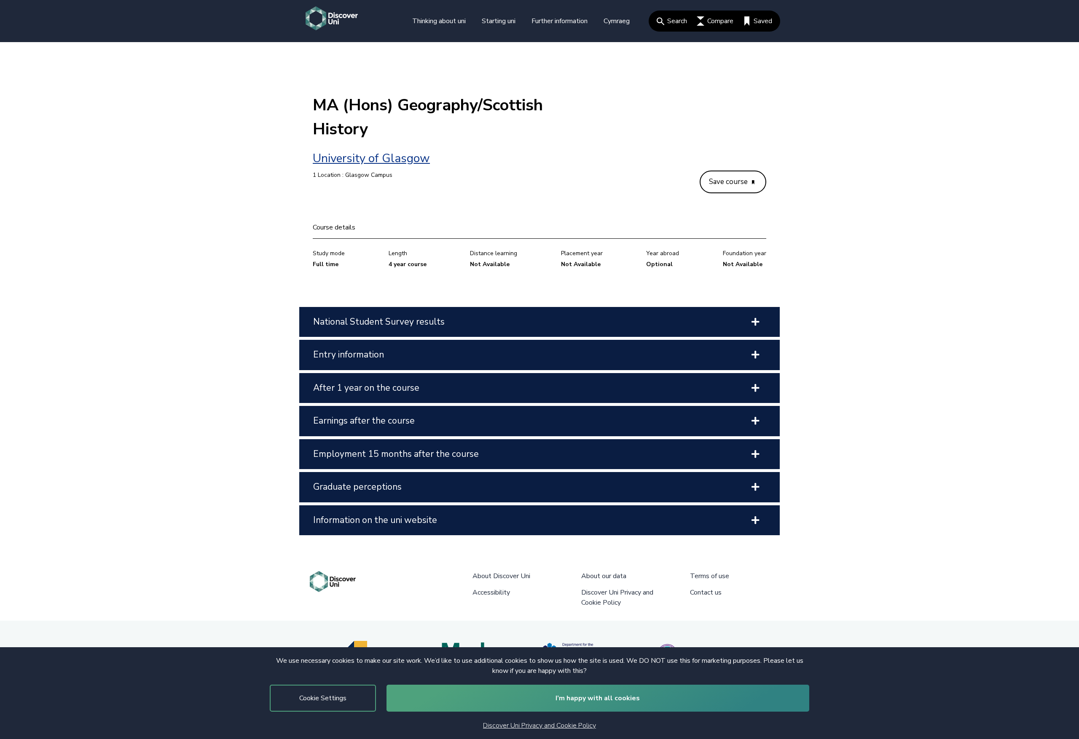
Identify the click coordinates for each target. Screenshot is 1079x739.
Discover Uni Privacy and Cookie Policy (539, 725)
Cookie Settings (322, 698)
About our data (603, 576)
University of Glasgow (371, 158)
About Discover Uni (501, 576)
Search (677, 21)
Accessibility (491, 592)
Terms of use (709, 576)
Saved (763, 21)
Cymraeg (617, 21)
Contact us (706, 592)
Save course (729, 182)
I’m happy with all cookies (598, 698)
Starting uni (498, 21)
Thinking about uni (439, 21)
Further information (559, 21)
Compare (720, 21)
